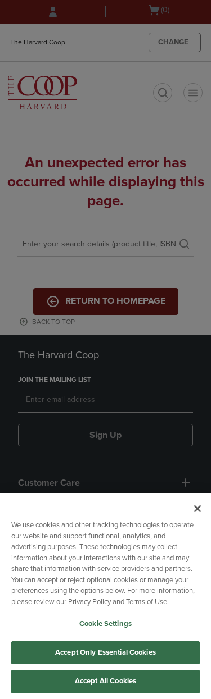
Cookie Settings (105, 623)
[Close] (197, 508)
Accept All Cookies (105, 681)
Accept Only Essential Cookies (105, 652)
